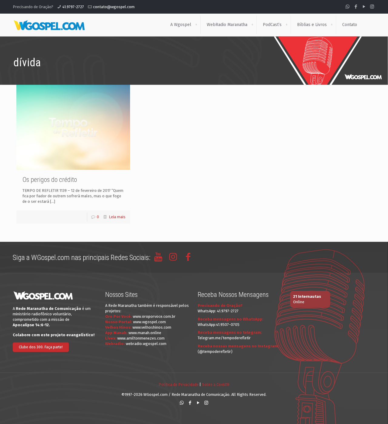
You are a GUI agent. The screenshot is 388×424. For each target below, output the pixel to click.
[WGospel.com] (49, 25)
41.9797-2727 (73, 7)
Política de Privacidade (179, 384)
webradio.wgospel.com (146, 343)
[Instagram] (372, 6)
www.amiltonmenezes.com (141, 338)
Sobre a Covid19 (215, 384)
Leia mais (117, 217)
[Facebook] (356, 6)
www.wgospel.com (149, 322)
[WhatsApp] (347, 6)
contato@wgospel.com (114, 7)
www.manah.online (145, 332)
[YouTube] (364, 6)
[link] (196, 25)
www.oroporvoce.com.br (154, 316)
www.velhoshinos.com (151, 327)
